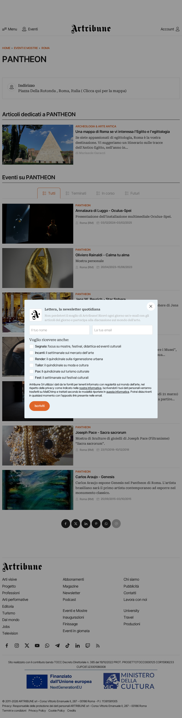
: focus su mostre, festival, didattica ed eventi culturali (78, 346)
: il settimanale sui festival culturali (62, 378)
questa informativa (117, 391)
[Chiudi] (151, 306)
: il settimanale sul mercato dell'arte (64, 353)
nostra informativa (90, 388)
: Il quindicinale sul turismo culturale (62, 371)
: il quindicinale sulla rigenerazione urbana (69, 359)
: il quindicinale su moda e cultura (62, 365)
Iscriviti (40, 406)
